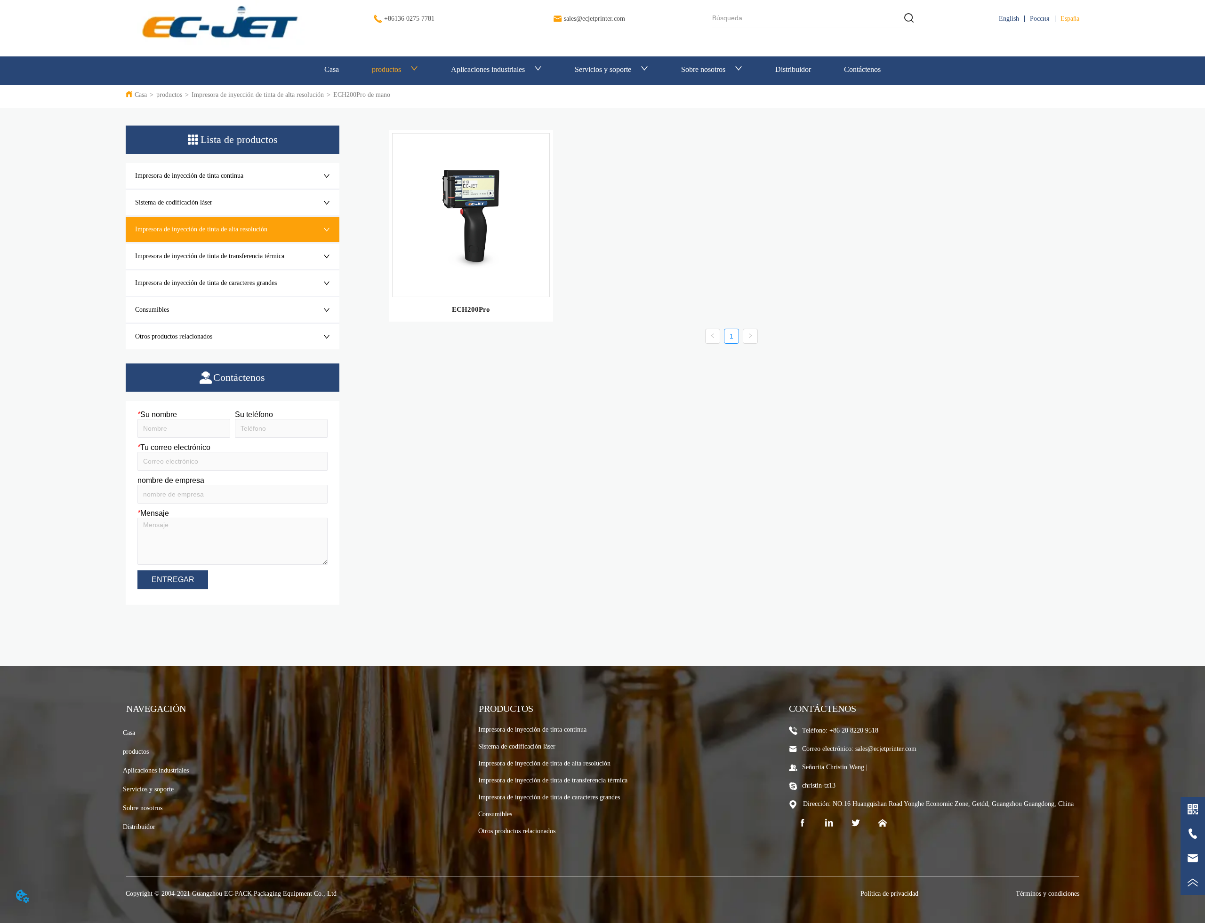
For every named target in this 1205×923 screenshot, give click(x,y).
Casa (331, 69)
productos (386, 69)
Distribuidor (793, 69)
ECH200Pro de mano (361, 94)
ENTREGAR (173, 580)
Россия (1039, 18)
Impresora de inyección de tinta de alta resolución (258, 94)
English (1009, 18)
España (1069, 18)
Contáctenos (862, 69)
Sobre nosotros (703, 69)
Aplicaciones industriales (488, 69)
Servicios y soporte (603, 69)
